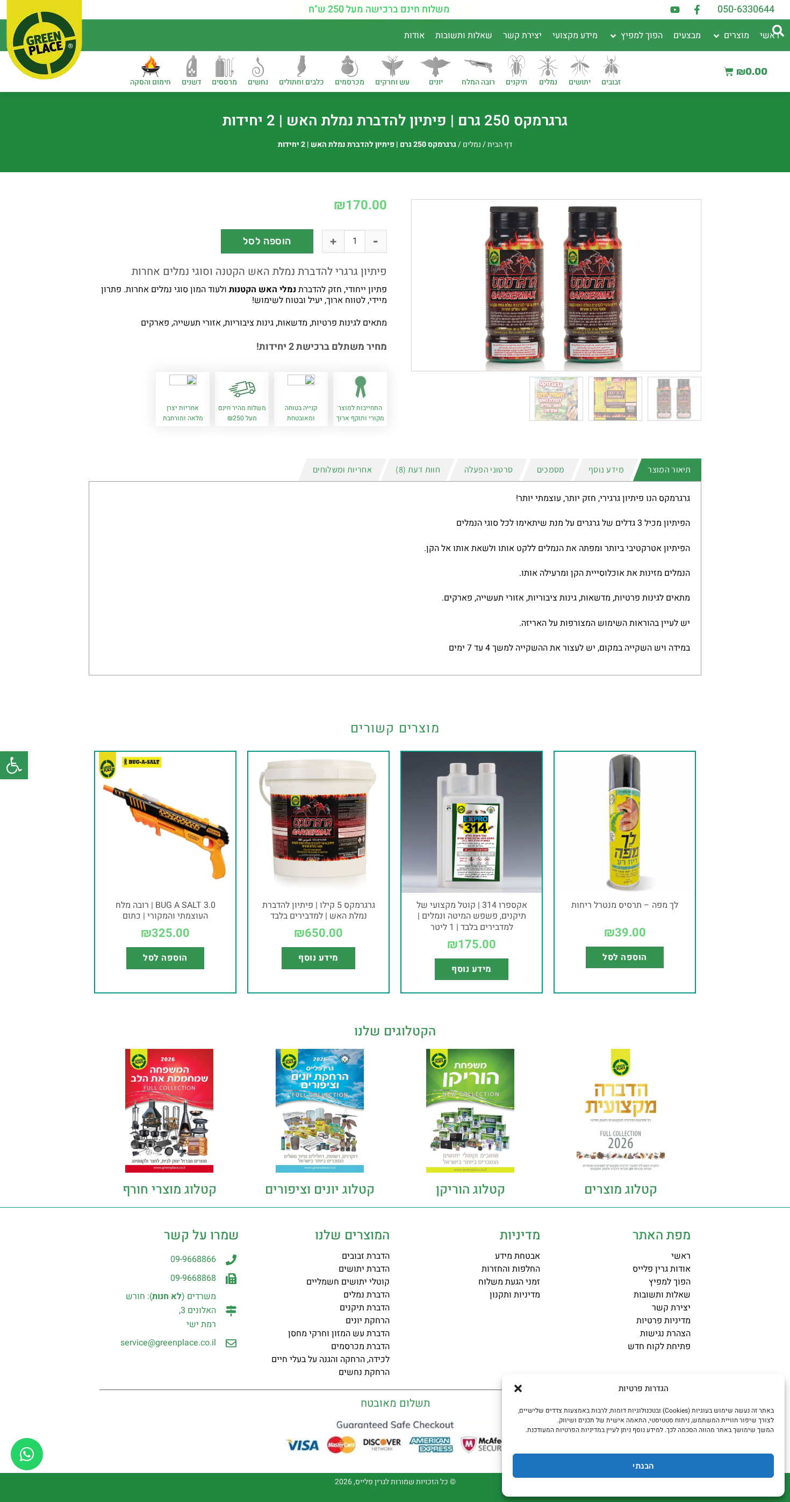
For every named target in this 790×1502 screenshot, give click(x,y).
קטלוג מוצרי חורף (170, 1189)
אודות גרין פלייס (662, 1269)
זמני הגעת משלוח (509, 1281)
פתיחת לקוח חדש (659, 1346)
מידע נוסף (471, 969)
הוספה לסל (267, 241)
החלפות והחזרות (511, 1269)
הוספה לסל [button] (624, 957)
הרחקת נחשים (364, 1372)
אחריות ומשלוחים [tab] (342, 469)
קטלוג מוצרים (620, 1189)
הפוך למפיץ (670, 1281)
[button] (14, 765)
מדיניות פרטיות (663, 1320)
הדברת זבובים (366, 1256)
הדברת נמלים (366, 1294)
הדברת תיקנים (365, 1307)
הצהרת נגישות (665, 1333)
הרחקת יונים (368, 1320)
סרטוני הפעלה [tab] (488, 469)
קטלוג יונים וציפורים (320, 1189)
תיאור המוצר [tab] (669, 469)
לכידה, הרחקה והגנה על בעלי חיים (330, 1359)
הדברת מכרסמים (360, 1346)
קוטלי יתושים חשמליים (348, 1281)
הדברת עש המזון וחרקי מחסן (339, 1333)
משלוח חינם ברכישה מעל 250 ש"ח (379, 9)
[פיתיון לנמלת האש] (556, 285)
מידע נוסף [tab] (606, 469)
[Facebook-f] (697, 9)
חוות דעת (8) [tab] (418, 469)
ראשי (681, 1256)
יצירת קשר (671, 1307)
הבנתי (643, 1466)
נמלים (472, 144)
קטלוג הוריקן (470, 1189)
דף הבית (499, 144)
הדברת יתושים (364, 1269)
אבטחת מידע (517, 1256)
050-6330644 (745, 9)
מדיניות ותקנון (515, 1294)
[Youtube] (675, 9)
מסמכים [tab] (551, 469)
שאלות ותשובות (662, 1294)
